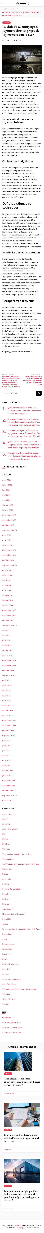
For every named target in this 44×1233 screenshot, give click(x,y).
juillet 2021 (7, 745)
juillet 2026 (7, 485)
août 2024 (6, 570)
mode (4, 939)
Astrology (6, 824)
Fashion (5, 899)
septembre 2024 (9, 565)
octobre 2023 (8, 620)
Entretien (6, 894)
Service (5, 974)
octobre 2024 (8, 560)
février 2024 (7, 600)
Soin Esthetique (9, 984)
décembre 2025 (9, 515)
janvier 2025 (7, 545)
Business (6, 849)
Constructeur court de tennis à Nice (17, 854)
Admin (7, 40)
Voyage (5, 1004)
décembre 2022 (9, 660)
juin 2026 (6, 490)
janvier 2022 (7, 715)
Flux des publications (11, 1022)
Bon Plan (6, 844)
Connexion (6, 1017)
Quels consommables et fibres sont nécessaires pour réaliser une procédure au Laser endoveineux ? (24, 410)
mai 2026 (6, 495)
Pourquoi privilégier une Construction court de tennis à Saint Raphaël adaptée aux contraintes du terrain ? (24, 456)
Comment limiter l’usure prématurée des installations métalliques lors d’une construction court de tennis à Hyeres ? (23, 422)
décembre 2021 (9, 720)
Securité (6, 969)
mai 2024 (6, 585)
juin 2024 (6, 580)
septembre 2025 (9, 530)
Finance (5, 904)
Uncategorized (8, 999)
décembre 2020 (9, 780)
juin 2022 (6, 690)
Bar (3, 834)
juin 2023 (6, 630)
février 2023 (7, 650)
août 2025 (6, 535)
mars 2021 (7, 765)
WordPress (21, 1229)
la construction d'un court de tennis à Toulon (22, 929)
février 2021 (7, 770)
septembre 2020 (9, 795)
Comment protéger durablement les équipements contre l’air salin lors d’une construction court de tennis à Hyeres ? (24, 433)
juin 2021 (6, 750)
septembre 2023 (9, 625)
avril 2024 (6, 590)
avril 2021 (6, 760)
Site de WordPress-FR (11, 1032)
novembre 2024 (9, 555)
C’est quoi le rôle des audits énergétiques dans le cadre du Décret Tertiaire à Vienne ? (22, 1081)
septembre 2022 (9, 675)
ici (10, 351)
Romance (6, 954)
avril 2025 (6, 540)
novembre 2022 (9, 665)
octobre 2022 (8, 670)
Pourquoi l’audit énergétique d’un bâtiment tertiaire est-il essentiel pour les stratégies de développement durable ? (22, 1195)
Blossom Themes (24, 1227)
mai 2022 (6, 695)
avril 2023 (6, 640)
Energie (6, 22)
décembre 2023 (9, 610)
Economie (6, 879)
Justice (5, 924)
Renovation (7, 949)
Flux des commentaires (12, 1027)
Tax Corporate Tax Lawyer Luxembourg (19, 989)
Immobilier (7, 919)
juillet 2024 (7, 575)
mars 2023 (7, 645)
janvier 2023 (7, 655)
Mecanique (7, 934)
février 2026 (7, 505)
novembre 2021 (9, 725)
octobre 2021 (8, 730)
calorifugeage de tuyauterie (17, 77)
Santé (5, 959)
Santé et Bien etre (10, 964)
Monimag (22, 3)
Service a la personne (11, 979)
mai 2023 (6, 635)
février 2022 (7, 710)
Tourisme (6, 994)
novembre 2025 (9, 520)
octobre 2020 (8, 790)
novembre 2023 (9, 615)
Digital (5, 874)
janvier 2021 (7, 775)
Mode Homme (8, 944)
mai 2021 (6, 755)
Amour (5, 819)
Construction (8, 859)
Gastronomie (8, 909)
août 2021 (6, 740)
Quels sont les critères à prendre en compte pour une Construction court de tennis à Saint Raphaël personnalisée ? (24, 444)
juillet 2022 (7, 685)
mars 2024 (7, 595)
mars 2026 (7, 500)
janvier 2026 (7, 510)
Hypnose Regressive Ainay (13, 914)
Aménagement (8, 814)
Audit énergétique (10, 829)
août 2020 (6, 800)
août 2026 (6, 480)
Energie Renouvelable (11, 889)
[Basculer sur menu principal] (3, 3)
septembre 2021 (9, 735)
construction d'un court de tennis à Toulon (20, 864)
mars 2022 (7, 705)
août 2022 (6, 680)
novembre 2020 (9, 785)
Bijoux (5, 839)
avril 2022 (6, 700)
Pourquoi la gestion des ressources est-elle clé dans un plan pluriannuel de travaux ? (21, 1138)
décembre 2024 (9, 550)
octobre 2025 (8, 525)
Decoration (7, 869)
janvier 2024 (7, 605)
